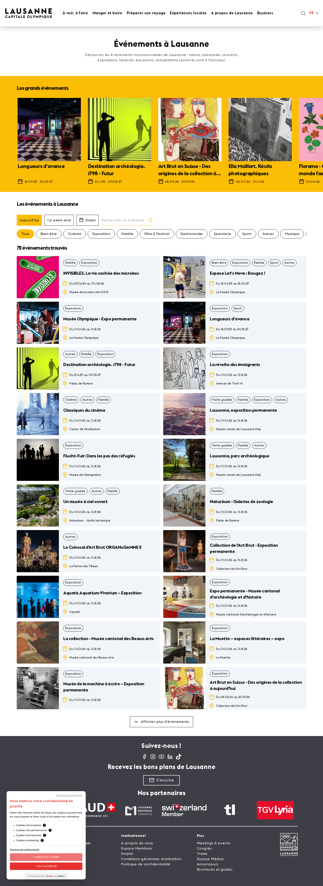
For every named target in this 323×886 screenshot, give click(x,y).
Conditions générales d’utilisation (151, 859)
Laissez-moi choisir (46, 857)
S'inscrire (165, 780)
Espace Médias (210, 859)
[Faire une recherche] (303, 13)
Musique (292, 234)
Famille (127, 234)
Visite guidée (222, 399)
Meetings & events (213, 843)
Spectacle (222, 234)
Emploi (127, 853)
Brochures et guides (215, 869)
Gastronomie (191, 234)
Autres (268, 234)
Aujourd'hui (29, 220)
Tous (25, 234)
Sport (247, 234)
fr (311, 13)
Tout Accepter (46, 866)
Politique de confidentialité (145, 864)
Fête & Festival (156, 234)
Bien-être (48, 234)
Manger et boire (107, 13)
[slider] (161, 143)
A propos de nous (137, 843)
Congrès (204, 848)
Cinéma (74, 234)
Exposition (101, 234)
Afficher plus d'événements (165, 722)
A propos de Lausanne (232, 13)
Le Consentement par (46, 876)
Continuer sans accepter (69, 795)
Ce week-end (59, 220)
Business (265, 13)
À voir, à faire (75, 13)
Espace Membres (136, 848)
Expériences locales (188, 13)
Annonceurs (208, 864)
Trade (202, 853)
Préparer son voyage (146, 13)
